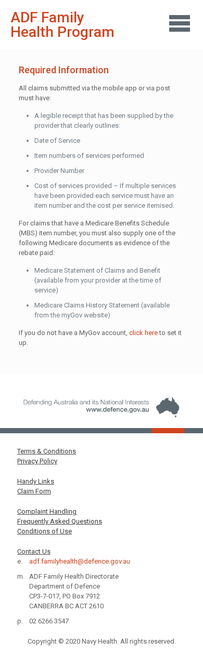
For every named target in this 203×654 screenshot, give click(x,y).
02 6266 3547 (49, 621)
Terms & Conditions (46, 451)
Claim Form (34, 491)
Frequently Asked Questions (59, 521)
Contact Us (33, 551)
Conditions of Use (44, 531)
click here (143, 333)
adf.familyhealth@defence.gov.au (79, 561)
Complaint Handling (47, 511)
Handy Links (35, 481)
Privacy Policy (37, 461)
